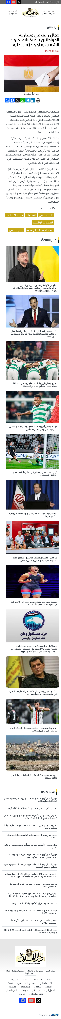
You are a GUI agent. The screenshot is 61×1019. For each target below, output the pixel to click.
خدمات (21, 994)
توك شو (52, 27)
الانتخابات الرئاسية (43, 222)
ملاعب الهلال (46, 983)
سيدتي (37, 986)
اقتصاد (48, 986)
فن (19, 983)
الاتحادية (38, 979)
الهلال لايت (49, 990)
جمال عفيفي (16, 230)
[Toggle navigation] (3, 15)
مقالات (12, 986)
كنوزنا (25, 990)
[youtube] (13, 2)
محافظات (25, 986)
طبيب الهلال (12, 990)
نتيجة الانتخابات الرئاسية (39, 230)
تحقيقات (26, 979)
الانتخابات (31, 215)
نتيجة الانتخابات (14, 215)
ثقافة (10, 983)
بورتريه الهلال (36, 994)
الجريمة (14, 979)
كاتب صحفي (46, 215)
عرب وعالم (30, 983)
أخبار (48, 979)
